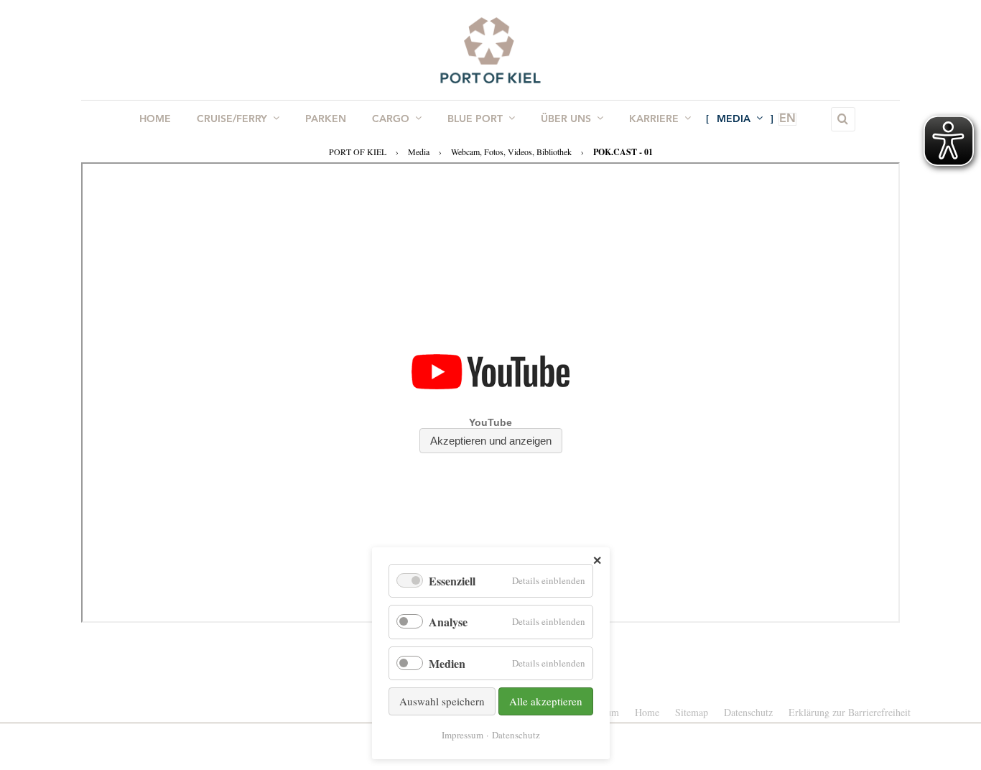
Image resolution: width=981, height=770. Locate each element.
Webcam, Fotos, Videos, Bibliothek (511, 151)
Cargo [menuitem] (390, 119)
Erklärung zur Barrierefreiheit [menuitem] (850, 712)
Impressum (462, 734)
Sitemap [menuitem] (691, 712)
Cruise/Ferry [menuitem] (232, 119)
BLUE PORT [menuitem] (475, 119)
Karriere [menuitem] (654, 119)
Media (418, 151)
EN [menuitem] (787, 119)
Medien (447, 663)
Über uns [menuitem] (566, 119)
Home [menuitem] (155, 119)
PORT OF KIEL (357, 151)
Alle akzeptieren (545, 701)
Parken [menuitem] (325, 119)
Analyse (448, 621)
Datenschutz (516, 734)
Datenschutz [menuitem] (748, 712)
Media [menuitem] (733, 119)
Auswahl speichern (442, 701)
